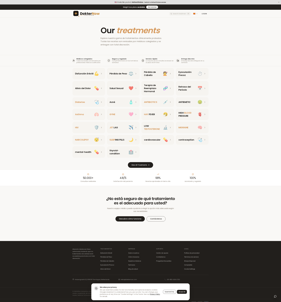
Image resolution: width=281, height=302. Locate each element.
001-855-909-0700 (173, 279)
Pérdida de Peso (106, 257)
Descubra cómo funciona (130, 219)
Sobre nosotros (133, 253)
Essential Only (169, 292)
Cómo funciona (133, 257)
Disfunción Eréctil (106, 253)
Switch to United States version (155, 2)
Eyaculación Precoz (107, 265)
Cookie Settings (189, 269)
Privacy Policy (155, 294)
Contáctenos (156, 219)
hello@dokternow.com (129, 279)
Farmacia (131, 265)
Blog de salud (133, 269)
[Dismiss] (279, 2)
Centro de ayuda (162, 253)
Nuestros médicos (134, 261)
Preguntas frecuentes (163, 261)
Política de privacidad (191, 253)
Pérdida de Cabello (107, 261)
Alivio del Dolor (105, 269)
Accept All (182, 292)
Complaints (188, 265)
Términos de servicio (191, 257)
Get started (152, 7)
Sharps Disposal (189, 261)
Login (204, 14)
